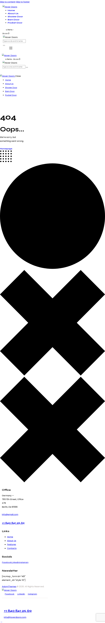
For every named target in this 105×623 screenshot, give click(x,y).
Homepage (6, 149)
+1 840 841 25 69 (13, 522)
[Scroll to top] (1, 621)
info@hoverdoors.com (15, 617)
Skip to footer (23, 1)
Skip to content (7, 1)
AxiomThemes (9, 586)
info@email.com (10, 514)
